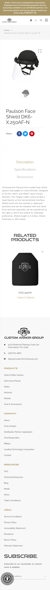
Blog (6, 483)
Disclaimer (9, 534)
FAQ (6, 471)
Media (7, 489)
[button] (34, 20)
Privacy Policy (10, 522)
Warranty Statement (13, 546)
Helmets (8, 392)
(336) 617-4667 (14, 353)
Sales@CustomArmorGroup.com (23, 359)
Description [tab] (25, 162)
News (6, 494)
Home (7, 30)
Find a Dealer (10, 426)
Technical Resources (13, 477)
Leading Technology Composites (19, 449)
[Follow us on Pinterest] (32, 133)
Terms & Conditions (13, 516)
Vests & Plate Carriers (13, 375)
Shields (7, 398)
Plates (7, 387)
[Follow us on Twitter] (25, 133)
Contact (7, 455)
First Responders (11, 438)
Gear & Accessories (13, 404)
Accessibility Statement (14, 528)
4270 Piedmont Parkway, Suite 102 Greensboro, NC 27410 (23, 345)
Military (7, 443)
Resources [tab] (25, 177)
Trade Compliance (12, 500)
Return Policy (10, 540)
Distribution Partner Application (18, 432)
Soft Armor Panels (12, 381)
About (7, 420)
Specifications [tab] (25, 169)
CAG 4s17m (25, 292)
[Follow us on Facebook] (19, 133)
